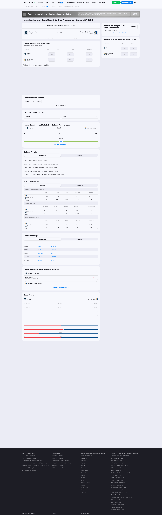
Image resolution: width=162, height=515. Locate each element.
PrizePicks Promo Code (117, 509)
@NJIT (40, 256)
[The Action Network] (29, 2)
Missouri (83, 490)
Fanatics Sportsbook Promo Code (120, 455)
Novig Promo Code (116, 470)
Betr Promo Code (115, 499)
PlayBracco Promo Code (117, 504)
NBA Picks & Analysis (57, 458)
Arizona (83, 465)
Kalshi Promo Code (116, 468)
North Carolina (85, 487)
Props (63, 38)
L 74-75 (53, 253)
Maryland (83, 463)
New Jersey (84, 470)
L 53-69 (53, 256)
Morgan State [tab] (42, 155)
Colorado (83, 468)
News (52, 38)
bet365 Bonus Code (116, 460)
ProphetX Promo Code (117, 475)
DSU (39, 249)
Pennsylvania (85, 472)
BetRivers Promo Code (117, 490)
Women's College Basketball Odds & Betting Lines (35, 465)
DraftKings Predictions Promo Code (120, 472)
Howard (31, 128)
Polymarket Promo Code (117, 463)
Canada (83, 492)
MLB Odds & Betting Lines (29, 468)
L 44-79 (53, 260)
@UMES (40, 253)
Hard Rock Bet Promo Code (118, 487)
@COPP (40, 246)
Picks (58, 38)
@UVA (40, 260)
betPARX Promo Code (117, 485)
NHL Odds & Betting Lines (29, 470)
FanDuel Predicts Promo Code (119, 465)
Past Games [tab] (79, 185)
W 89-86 (53, 246)
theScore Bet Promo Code (118, 482)
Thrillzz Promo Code (116, 507)
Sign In (135, 2)
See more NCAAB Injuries (60, 287)
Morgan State (91, 128)
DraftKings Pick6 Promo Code (119, 492)
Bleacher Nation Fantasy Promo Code (121, 497)
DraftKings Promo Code (117, 477)
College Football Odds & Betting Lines (32, 460)
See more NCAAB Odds (119, 33)
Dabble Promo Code (116, 495)
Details (47, 38)
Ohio (82, 480)
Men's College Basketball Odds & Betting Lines (34, 463)
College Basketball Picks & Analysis (61, 463)
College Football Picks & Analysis (60, 460)
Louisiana (83, 460)
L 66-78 (53, 249)
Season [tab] (42, 185)
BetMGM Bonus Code (117, 458)
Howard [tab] (79, 155)
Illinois (83, 475)
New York (83, 458)
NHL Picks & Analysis (57, 468)
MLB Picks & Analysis (57, 465)
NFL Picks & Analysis (57, 455)
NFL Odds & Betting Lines (29, 455)
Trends (69, 38)
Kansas (83, 485)
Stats (75, 38)
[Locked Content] (61, 141)
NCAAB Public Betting (60, 144)
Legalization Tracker (86, 455)
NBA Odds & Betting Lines (29, 458)
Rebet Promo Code (116, 502)
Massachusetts (85, 482)
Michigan (83, 477)
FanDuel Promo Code (117, 480)
